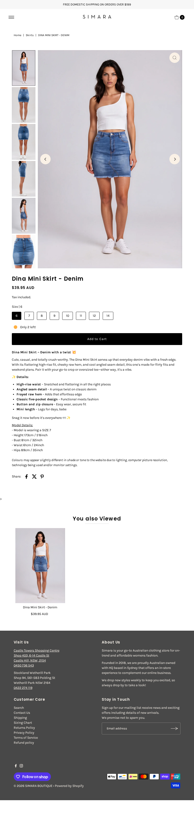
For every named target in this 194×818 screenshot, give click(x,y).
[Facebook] (16, 766)
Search (19, 708)
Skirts (30, 35)
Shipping (20, 718)
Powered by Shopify (69, 786)
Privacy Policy (24, 733)
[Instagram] (21, 766)
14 (108, 316)
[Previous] (45, 159)
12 (94, 316)
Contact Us (22, 713)
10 (67, 316)
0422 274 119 (23, 688)
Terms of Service (26, 738)
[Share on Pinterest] (42, 476)
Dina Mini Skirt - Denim (40, 607)
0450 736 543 (24, 665)
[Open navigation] (11, 17)
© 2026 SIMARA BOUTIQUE (33, 786)
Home (17, 35)
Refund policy (24, 743)
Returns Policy (24, 728)
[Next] (174, 159)
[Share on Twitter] (34, 476)
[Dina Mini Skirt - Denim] (40, 565)
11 (81, 316)
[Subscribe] (175, 728)
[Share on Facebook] (26, 476)
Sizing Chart (23, 723)
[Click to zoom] (174, 57)
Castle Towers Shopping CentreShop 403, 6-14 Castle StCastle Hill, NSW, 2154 (36, 655)
